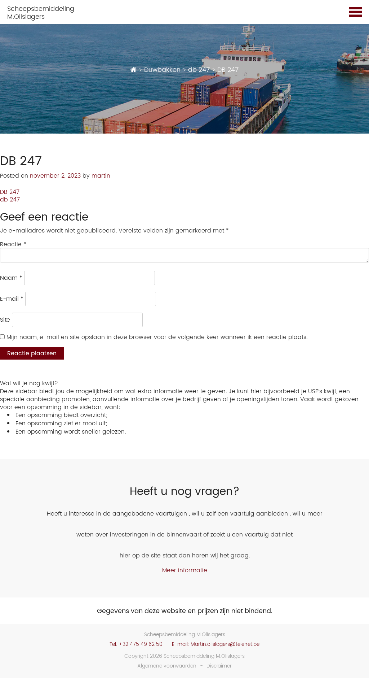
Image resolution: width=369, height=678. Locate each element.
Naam (11, 278)
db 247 (10, 199)
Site (5, 320)
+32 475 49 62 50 (141, 644)
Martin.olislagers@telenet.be (225, 644)
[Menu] (355, 13)
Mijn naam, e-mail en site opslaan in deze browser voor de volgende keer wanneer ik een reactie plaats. (156, 337)
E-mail (11, 299)
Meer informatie (184, 570)
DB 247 (9, 192)
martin (101, 176)
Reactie (13, 244)
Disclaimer (219, 666)
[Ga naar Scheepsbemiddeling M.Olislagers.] (133, 70)
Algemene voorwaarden (166, 666)
